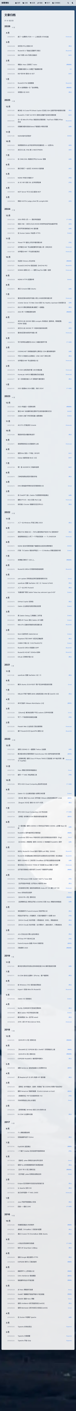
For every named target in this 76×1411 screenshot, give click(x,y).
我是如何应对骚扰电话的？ (27, 434)
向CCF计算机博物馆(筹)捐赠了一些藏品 (31, 307)
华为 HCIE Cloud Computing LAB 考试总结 (32, 812)
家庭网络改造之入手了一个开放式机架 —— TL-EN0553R (37, 536)
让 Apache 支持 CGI (25, 1188)
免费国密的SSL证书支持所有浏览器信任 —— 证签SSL (36, 145)
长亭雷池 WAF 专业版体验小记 (28, 361)
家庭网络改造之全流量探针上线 (28, 444)
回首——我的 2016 (24, 1206)
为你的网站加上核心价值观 (27, 1100)
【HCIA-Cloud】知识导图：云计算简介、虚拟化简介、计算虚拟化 (40, 925)
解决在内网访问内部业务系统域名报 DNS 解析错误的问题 (37, 966)
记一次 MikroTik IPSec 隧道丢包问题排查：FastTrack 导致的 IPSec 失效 (40, 121)
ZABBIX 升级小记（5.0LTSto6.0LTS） (30, 643)
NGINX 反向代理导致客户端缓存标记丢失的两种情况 (35, 546)
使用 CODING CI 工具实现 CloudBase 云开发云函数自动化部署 (39, 860)
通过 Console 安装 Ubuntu (27, 289)
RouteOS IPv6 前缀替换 (26, 83)
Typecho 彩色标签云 (25, 1327)
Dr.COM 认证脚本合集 (25, 1114)
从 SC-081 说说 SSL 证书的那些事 (29, 182)
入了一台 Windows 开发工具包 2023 (30, 523)
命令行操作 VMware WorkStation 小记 (31, 703)
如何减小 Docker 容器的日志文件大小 (30, 504)
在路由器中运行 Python (26, 1137)
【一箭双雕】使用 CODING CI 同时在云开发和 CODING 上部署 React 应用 (42, 827)
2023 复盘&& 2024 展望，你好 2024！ (31, 388)
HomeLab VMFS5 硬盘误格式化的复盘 (31, 374)
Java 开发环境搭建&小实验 (27, 1202)
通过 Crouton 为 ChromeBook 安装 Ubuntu (33, 1234)
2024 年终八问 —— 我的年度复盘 (29, 219)
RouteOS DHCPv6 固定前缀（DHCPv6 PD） (33, 265)
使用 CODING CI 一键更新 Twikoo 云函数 (32, 749)
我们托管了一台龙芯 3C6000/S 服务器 (31, 168)
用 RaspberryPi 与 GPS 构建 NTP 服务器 (31, 1077)
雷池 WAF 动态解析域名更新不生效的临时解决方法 (35, 411)
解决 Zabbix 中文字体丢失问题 (28, 1013)
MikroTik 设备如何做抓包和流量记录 (30, 625)
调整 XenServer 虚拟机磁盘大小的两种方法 (32, 1068)
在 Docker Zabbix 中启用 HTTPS (29, 233)
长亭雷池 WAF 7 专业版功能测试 (28, 251)
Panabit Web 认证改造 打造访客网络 (30, 726)
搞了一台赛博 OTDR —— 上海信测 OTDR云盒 (33, 37)
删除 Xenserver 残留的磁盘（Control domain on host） (37, 1091)
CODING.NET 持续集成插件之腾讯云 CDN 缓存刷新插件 (37, 351)
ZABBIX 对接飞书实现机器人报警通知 (30, 416)
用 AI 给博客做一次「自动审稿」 (28, 87)
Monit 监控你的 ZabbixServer (28, 634)
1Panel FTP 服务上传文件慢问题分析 (30, 242)
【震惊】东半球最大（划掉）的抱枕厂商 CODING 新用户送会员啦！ (40, 1087)
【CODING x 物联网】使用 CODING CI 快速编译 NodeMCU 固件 (40, 842)
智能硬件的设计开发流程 (26, 1280)
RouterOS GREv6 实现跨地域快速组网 (30, 569)
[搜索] (68, 3)
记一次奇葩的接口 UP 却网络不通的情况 (31, 379)
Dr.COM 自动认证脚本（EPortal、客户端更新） (34, 975)
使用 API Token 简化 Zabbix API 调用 (30, 620)
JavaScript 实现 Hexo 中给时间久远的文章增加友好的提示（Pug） (40, 837)
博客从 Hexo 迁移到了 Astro (27, 64)
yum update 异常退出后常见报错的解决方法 (32, 578)
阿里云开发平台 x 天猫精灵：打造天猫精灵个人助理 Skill (37, 916)
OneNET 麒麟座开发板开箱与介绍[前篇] (31, 1294)
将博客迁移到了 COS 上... (26, 560)
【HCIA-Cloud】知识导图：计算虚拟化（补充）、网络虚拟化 (38, 920)
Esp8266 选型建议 (24, 1146)
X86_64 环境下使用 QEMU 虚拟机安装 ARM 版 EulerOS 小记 (38, 694)
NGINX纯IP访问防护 (24, 136)
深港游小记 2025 (23, 92)
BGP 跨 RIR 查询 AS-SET (26, 74)
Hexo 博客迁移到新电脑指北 (27, 770)
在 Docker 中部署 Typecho (27, 1317)
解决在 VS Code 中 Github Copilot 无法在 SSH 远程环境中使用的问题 (41, 110)
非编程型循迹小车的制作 (26, 1225)
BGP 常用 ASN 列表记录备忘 (27, 55)
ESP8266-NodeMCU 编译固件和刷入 (30, 1059)
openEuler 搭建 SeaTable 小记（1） (30, 675)
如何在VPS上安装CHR (25, 46)
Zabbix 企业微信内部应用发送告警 (29, 606)
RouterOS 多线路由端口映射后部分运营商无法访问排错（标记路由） (40, 856)
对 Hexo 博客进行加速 (25, 1290)
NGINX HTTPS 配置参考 (26, 279)
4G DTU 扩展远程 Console (27, 425)
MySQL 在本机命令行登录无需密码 (29, 1008)
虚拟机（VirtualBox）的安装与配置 (29, 1229)
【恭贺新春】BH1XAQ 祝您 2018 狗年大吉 (32, 1110)
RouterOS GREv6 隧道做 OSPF (28, 648)
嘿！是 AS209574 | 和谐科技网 (28, 467)
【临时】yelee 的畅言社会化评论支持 (30, 1160)
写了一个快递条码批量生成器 (27, 717)
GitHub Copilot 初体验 (25, 602)
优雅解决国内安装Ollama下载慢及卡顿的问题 (33, 126)
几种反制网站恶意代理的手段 (27, 476)
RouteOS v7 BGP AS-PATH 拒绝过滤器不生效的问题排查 (37, 115)
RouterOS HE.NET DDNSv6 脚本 (29, 652)
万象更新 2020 (23, 948)
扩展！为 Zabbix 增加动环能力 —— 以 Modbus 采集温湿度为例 (39, 550)
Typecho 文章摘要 (24, 1336)
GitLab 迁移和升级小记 (25, 657)
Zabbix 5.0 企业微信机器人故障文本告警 (31, 793)
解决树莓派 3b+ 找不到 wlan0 (28, 1017)
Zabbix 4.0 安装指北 (25, 999)
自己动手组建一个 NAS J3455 (28, 1192)
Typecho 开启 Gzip (24, 1340)
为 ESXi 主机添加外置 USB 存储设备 (30, 370)
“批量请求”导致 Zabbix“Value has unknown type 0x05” (37, 592)
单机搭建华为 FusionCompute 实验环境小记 (32, 911)
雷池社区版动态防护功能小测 (27, 333)
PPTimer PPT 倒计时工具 (26, 939)
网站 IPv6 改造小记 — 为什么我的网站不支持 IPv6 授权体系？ (38, 532)
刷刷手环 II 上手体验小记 (26, 1271)
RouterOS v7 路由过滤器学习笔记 (29, 51)
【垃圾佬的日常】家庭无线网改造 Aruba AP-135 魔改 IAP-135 (38, 888)
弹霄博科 (5, 3)
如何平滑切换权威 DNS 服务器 (28, 228)
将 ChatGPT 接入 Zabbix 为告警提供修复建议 (33, 495)
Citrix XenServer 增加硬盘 (27, 1276)
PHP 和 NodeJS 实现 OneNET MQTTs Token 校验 (35, 879)
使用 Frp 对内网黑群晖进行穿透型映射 (30, 1165)
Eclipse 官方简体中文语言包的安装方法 (31, 1183)
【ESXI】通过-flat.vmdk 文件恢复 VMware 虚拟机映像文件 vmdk (40, 798)
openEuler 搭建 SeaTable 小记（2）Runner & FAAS (35, 583)
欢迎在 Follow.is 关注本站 (26, 261)
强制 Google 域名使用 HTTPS (28, 1257)
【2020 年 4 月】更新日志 (27, 897)
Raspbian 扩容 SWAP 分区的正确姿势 (30, 639)
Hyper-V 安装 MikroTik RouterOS (29, 989)
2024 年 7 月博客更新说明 (27, 312)
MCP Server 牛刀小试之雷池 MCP (29, 192)
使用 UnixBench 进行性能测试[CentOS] (31, 1303)
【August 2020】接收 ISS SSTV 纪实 (30, 803)
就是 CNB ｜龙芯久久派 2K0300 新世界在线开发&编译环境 (37, 224)
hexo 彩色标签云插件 (25, 892)
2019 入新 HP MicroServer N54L (29, 1022)
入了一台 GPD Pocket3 (26, 588)
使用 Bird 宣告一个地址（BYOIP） (29, 453)
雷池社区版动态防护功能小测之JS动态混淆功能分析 (35, 298)
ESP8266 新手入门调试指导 (27, 1262)
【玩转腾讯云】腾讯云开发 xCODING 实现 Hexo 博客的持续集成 (39, 902)
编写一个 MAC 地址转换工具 (27, 775)
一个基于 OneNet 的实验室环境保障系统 (31, 1151)
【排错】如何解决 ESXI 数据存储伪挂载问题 (32, 816)
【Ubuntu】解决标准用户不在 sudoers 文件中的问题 (35, 712)
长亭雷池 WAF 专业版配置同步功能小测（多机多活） (35, 247)
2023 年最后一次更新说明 (26, 407)
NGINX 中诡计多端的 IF (25, 178)
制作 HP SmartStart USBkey (27, 1248)
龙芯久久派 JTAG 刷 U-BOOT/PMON (30, 150)
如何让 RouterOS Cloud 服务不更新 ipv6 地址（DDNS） (37, 851)
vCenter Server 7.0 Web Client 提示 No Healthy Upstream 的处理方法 (42, 303)
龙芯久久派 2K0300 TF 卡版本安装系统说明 (32, 328)
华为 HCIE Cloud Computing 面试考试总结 (32, 784)
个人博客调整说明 (24, 1132)
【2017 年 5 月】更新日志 (26, 1169)
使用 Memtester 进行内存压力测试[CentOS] (33, 1308)
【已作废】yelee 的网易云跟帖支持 (29, 1174)
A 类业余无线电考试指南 (26, 1243)
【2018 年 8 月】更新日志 (26, 1054)
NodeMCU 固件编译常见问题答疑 (29, 833)
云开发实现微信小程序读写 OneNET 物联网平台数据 (35, 869)
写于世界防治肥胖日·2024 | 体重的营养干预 (32, 342)
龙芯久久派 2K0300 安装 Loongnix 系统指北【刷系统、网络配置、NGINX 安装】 (40, 322)
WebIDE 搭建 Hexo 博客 (26, 1299)
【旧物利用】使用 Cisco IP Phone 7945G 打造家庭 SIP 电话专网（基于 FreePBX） (41, 760)
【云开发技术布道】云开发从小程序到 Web (32, 883)
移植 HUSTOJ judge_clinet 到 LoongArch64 (33, 201)
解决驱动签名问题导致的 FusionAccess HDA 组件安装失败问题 (39, 754)
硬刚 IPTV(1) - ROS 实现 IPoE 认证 (29, 500)
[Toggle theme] (73, 3)
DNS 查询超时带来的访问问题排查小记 (31, 486)
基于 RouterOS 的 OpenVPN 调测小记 (30, 731)
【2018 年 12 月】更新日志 (27, 1040)
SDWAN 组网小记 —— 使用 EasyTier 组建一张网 (34, 270)
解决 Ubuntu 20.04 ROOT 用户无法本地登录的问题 (35, 684)
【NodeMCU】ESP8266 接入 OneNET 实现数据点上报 (36, 1049)
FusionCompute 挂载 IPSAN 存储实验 (30, 943)
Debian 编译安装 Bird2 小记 (27, 458)
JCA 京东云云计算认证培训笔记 (28, 934)
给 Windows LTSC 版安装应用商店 (29, 985)
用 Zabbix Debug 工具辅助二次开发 (30, 616)
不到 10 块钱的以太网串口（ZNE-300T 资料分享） (35, 356)
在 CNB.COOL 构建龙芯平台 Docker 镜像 (32, 159)
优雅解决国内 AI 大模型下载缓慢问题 (30, 69)
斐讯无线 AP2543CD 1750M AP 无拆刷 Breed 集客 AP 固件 (38, 865)
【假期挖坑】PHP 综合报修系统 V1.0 (30, 1096)
